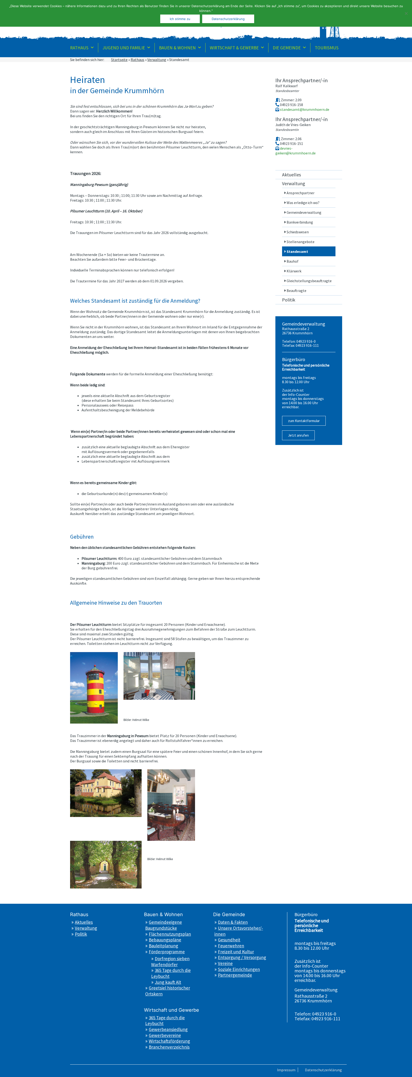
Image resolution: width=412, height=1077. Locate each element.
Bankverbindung (300, 222)
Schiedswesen (298, 232)
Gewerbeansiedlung (168, 1029)
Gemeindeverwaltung (304, 212)
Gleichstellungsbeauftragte (309, 280)
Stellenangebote (300, 241)
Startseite (119, 59)
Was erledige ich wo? (303, 202)
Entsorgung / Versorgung (242, 957)
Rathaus (79, 48)
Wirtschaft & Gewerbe (234, 48)
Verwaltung (156, 59)
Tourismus (327, 48)
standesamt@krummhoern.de (304, 109)
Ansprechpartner (300, 192)
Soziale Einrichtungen (239, 969)
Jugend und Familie (124, 48)
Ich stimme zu (180, 19)
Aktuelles (291, 175)
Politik (288, 300)
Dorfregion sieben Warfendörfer (170, 961)
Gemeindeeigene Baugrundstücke (163, 925)
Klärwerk (294, 271)
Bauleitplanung (163, 946)
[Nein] (406, 13)
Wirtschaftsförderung (169, 1041)
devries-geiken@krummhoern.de (295, 150)
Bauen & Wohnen (177, 48)
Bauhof (293, 261)
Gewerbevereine (165, 1035)
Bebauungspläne (165, 940)
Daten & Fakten (233, 922)
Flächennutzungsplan (170, 934)
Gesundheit (229, 940)
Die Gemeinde (287, 48)
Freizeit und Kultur (236, 951)
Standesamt (297, 251)
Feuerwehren (231, 946)
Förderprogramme (167, 951)
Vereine (225, 963)
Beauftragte (296, 290)
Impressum (286, 1069)
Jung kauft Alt (168, 982)
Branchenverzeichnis (169, 1047)
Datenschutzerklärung (323, 1069)
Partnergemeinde (235, 975)
